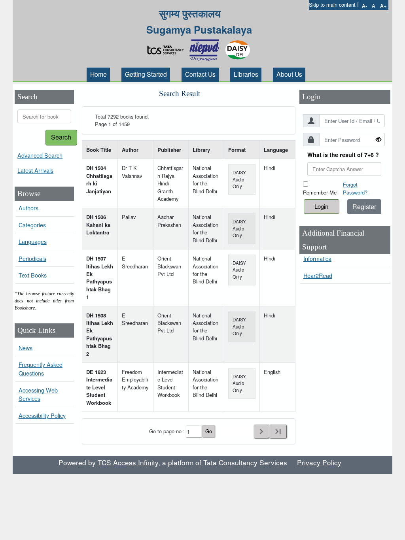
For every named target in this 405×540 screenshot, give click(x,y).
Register (364, 206)
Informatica (317, 258)
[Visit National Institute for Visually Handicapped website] (206, 48)
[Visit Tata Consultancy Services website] (167, 48)
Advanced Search (39, 155)
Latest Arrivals (35, 170)
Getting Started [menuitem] (146, 74)
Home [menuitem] (98, 74)
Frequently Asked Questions (40, 368)
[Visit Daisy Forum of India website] (237, 48)
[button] (364, 5)
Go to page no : (167, 431)
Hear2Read (317, 275)
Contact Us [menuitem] (200, 74)
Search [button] (61, 137)
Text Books (33, 275)
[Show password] (378, 139)
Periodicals (32, 258)
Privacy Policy (319, 462)
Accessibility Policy (42, 415)
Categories (32, 225)
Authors (28, 208)
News (25, 348)
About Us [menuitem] (289, 74)
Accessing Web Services (38, 394)
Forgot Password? (355, 188)
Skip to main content (332, 4)
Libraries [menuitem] (246, 74)
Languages (33, 241)
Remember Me (320, 192)
